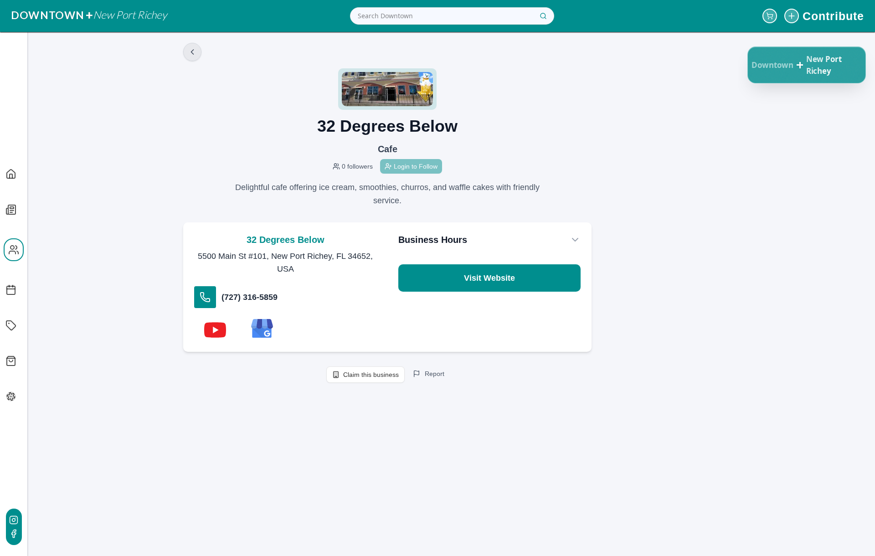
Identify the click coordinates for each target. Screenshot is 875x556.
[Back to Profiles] (192, 52)
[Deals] (10, 325)
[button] (799, 65)
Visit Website (489, 278)
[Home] (10, 174)
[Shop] (10, 361)
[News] (10, 209)
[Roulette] (10, 396)
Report (434, 373)
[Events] (10, 290)
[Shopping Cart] (769, 16)
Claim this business (371, 374)
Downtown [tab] (772, 65)
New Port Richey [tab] (824, 65)
